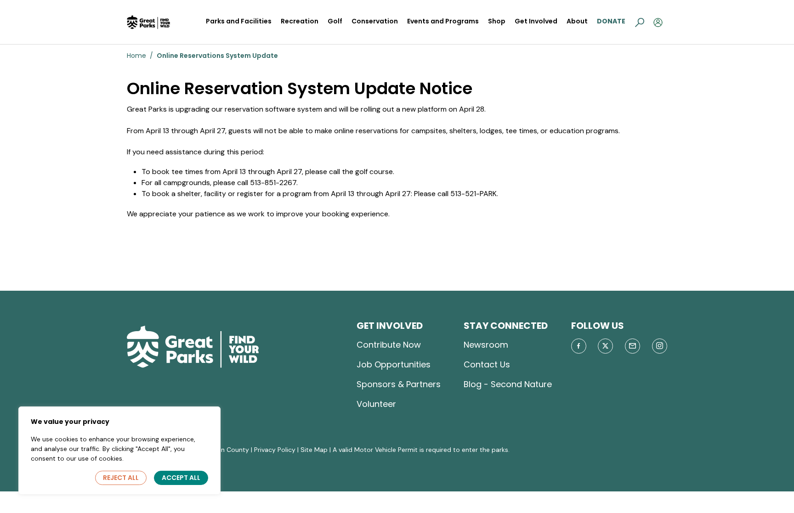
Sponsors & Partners (399, 384)
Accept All (181, 477)
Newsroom (486, 344)
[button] (639, 22)
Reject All (121, 477)
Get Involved (536, 21)
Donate (611, 21)
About (577, 21)
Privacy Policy (274, 449)
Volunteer (376, 404)
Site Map (314, 449)
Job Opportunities (394, 364)
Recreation (299, 21)
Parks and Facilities (239, 21)
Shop (496, 21)
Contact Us (487, 364)
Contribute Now (389, 344)
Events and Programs (443, 21)
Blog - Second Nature (508, 384)
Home (136, 55)
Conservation (375, 21)
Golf (335, 21)
